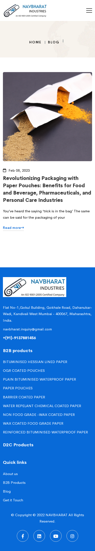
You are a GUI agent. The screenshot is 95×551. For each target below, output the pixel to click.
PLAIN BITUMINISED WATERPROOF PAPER (39, 379)
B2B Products (14, 482)
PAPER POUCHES (18, 388)
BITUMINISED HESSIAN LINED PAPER (35, 361)
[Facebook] (22, 536)
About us (10, 473)
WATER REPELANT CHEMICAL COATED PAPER (42, 405)
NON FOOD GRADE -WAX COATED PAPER (39, 414)
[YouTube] (56, 536)
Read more (12, 227)
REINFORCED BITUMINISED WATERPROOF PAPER (45, 432)
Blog (53, 42)
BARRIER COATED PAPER (24, 397)
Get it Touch (13, 500)
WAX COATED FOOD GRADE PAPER (33, 423)
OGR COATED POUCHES (24, 370)
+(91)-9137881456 (19, 338)
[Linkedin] (39, 536)
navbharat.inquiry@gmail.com (27, 329)
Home (35, 42)
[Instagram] (72, 536)
